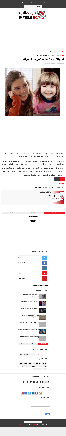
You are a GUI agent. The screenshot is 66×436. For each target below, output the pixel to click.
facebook (12, 213)
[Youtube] (25, 2)
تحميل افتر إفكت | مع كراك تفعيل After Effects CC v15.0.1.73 (30, 309)
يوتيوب (36, 393)
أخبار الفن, (47, 63)
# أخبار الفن (57, 179)
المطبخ (45, 366)
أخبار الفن (57, 55)
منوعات (35, 369)
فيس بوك (25, 393)
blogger (54, 213)
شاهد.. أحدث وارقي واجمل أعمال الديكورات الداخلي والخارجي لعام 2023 (30, 316)
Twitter (43, 344)
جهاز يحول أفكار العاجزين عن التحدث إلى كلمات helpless (30, 323)
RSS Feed (40, 393)
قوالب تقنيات (21, 425)
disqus (33, 213)
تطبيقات (39, 366)
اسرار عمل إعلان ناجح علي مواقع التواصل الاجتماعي (29, 329)
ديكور (23, 366)
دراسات (28, 366)
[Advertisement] (33, 35)
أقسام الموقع (33, 344)
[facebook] (35, 3)
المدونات (23, 344)
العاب (21, 363)
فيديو (40, 369)
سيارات (45, 369)
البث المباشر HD (37, 363)
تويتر (29, 393)
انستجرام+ (22, 393)
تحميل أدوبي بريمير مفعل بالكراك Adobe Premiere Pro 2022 (30, 295)
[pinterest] (22, 3)
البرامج (30, 363)
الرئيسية (62, 55)
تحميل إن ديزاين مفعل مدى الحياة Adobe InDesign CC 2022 (30, 302)
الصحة (25, 363)
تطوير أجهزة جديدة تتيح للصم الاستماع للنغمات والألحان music (29, 337)
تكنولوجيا (34, 366)
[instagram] (29, 3)
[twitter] (32, 3)
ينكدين (33, 393)
